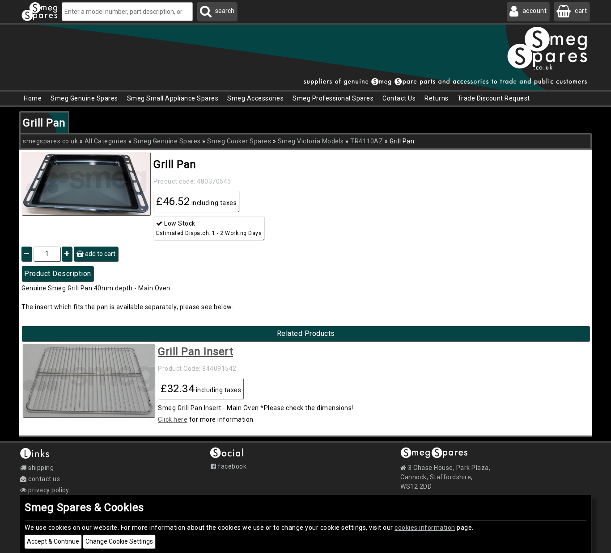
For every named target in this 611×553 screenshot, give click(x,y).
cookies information (425, 527)
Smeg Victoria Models (311, 141)
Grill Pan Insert (195, 351)
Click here (172, 419)
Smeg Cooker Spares (239, 141)
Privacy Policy (48, 490)
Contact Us (399, 98)
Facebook (231, 466)
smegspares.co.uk (50, 141)
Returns (436, 98)
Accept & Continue (53, 541)
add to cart (99, 253)
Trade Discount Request (494, 98)
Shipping (40, 467)
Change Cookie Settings (119, 541)
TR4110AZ (366, 141)
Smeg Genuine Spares (167, 141)
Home (33, 98)
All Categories (106, 141)
